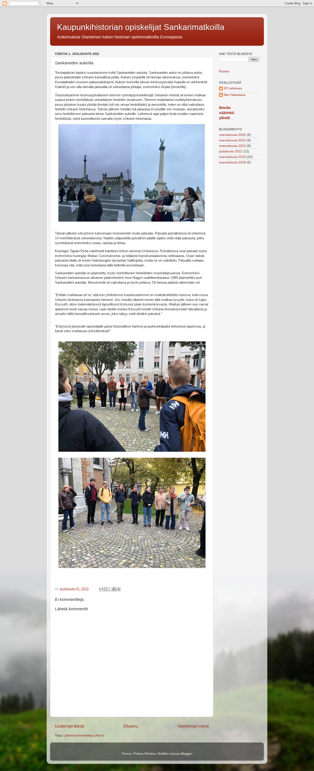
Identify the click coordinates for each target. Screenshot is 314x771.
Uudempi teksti (69, 726)
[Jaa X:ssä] (110, 589)
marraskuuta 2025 (232, 135)
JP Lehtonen (233, 88)
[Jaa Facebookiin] (114, 589)
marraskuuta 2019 (232, 157)
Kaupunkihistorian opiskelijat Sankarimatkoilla (140, 27)
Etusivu (130, 726)
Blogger (186, 753)
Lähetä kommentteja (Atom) (83, 735)
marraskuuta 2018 (232, 162)
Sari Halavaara (234, 95)
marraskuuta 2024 (232, 140)
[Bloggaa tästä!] (105, 589)
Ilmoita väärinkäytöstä (226, 113)
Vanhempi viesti (193, 726)
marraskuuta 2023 (232, 146)
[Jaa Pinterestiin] (118, 589)
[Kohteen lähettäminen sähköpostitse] (101, 589)
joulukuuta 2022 (230, 151)
